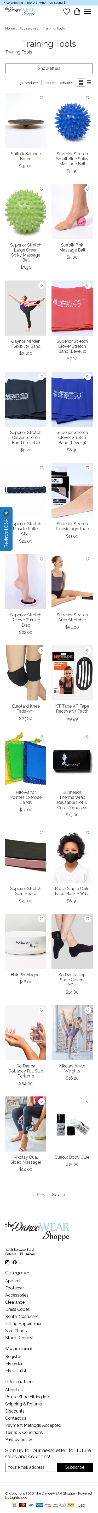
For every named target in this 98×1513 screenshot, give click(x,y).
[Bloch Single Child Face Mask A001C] (72, 855)
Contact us (15, 1418)
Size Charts (16, 1330)
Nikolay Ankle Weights (72, 1069)
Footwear (14, 1287)
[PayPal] (70, 1505)
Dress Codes (17, 1309)
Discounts (15, 1411)
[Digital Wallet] (59, 1505)
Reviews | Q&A (6, 533)
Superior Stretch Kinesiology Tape (72, 526)
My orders (15, 1363)
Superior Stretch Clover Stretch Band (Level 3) (72, 437)
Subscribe (74, 1467)
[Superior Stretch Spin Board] (25, 855)
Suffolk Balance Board (26, 156)
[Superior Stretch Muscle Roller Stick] (25, 490)
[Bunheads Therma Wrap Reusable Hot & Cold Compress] (72, 759)
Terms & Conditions (24, 1432)
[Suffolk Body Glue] (72, 1124)
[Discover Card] (47, 1505)
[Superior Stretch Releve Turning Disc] (25, 581)
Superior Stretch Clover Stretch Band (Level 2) (72, 346)
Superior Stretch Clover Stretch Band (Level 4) (25, 437)
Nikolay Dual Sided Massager (25, 1160)
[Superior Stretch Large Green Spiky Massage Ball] (25, 211)
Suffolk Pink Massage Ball (72, 248)
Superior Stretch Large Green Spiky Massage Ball (25, 253)
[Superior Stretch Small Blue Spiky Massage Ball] (72, 120)
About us (14, 1389)
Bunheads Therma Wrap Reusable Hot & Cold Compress (72, 800)
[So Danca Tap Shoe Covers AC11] (72, 941)
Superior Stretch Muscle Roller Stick (25, 528)
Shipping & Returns (23, 1403)
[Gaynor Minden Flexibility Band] (25, 308)
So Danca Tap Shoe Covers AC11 (72, 979)
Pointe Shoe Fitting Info (27, 1396)
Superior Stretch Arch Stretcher (72, 617)
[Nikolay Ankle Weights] (72, 1032)
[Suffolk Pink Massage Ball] (72, 211)
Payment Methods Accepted (33, 1425)
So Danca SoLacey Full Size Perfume (26, 1071)
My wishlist (15, 1370)
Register (13, 1356)
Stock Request (19, 1337)
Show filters (49, 68)
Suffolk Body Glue (72, 1157)
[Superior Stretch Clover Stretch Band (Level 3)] (72, 399)
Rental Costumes (22, 1316)
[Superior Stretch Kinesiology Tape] (72, 490)
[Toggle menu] (87, 11)
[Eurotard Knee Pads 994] (25, 672)
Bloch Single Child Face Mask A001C (72, 891)
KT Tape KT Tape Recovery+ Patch (72, 709)
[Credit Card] (14, 1505)
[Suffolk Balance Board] (25, 120)
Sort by (50, 83)
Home (10, 28)
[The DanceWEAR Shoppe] (20, 11)
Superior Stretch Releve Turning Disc (25, 619)
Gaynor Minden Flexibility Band (26, 344)
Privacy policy (18, 1439)
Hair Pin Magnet (26, 974)
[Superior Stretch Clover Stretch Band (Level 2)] (72, 308)
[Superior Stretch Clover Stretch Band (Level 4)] (25, 399)
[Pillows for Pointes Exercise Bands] (25, 759)
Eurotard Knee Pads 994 (26, 709)
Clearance (15, 1302)
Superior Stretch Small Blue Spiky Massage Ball (72, 158)
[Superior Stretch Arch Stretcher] (72, 581)
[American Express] (39, 1505)
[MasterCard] (22, 1505)
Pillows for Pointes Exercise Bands (26, 797)
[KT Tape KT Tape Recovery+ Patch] (72, 672)
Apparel (12, 1280)
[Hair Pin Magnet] (25, 941)
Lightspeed (18, 1497)
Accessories (29, 28)
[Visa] (31, 1505)
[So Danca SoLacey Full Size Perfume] (25, 1032)
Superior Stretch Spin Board (25, 891)
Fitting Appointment (24, 1323)
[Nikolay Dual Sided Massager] (25, 1124)
